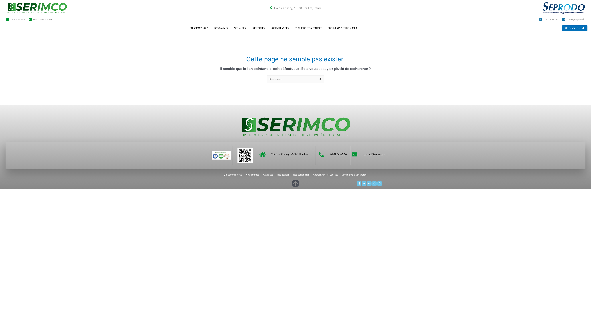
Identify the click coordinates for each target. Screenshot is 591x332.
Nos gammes (221, 28)
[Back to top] (295, 183)
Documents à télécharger (342, 28)
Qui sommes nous (199, 28)
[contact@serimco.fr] (354, 154)
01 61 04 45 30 (338, 154)
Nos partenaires (280, 28)
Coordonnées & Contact (308, 28)
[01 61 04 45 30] (321, 154)
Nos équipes (258, 28)
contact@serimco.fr (374, 154)
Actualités (240, 28)
